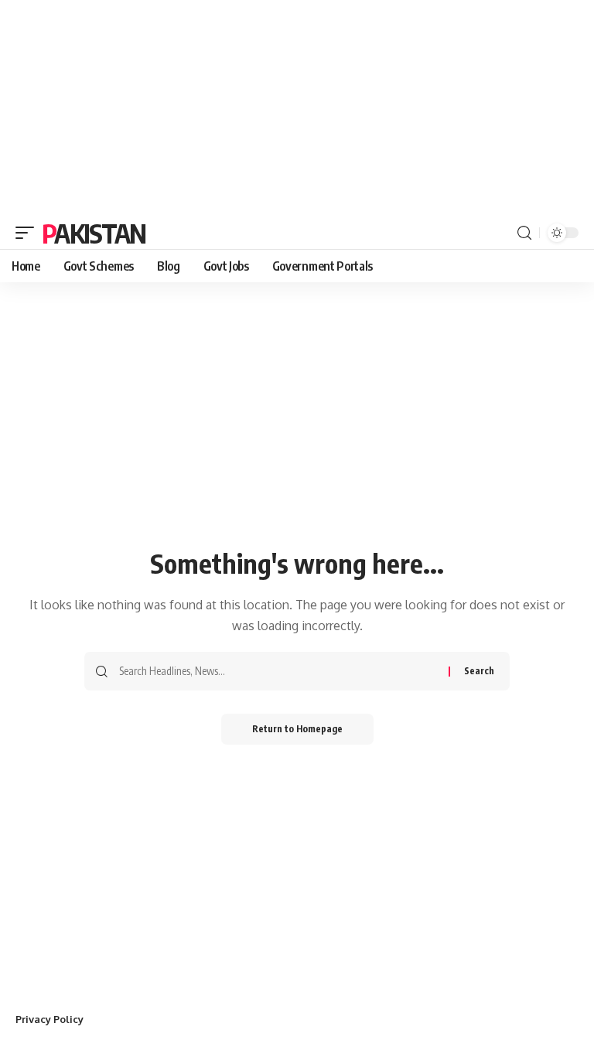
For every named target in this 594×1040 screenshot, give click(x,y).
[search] (524, 233)
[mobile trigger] (28, 233)
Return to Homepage (297, 729)
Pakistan (93, 233)
